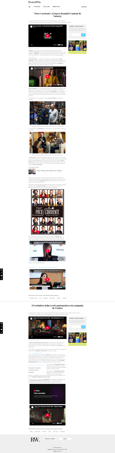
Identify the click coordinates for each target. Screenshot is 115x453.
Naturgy (58, 298)
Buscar (84, 6)
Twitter (31, 431)
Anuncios (44, 431)
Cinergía (64, 298)
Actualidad (37, 6)
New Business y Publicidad (50, 438)
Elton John (52, 344)
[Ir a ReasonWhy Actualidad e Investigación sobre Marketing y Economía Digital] (34, 2)
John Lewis (55, 431)
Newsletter (56, 6)
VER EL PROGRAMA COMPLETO (77, 52)
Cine (40, 298)
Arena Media (52, 298)
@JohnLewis (53, 354)
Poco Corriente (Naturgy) (39, 262)
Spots (50, 431)
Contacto (65, 438)
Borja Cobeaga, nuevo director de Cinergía (49, 170)
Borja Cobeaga (59, 55)
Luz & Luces (46, 6)
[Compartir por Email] (1, 275)
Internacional (37, 431)
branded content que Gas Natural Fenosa (51, 50)
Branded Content (33, 298)
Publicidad (62, 431)
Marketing (45, 298)
